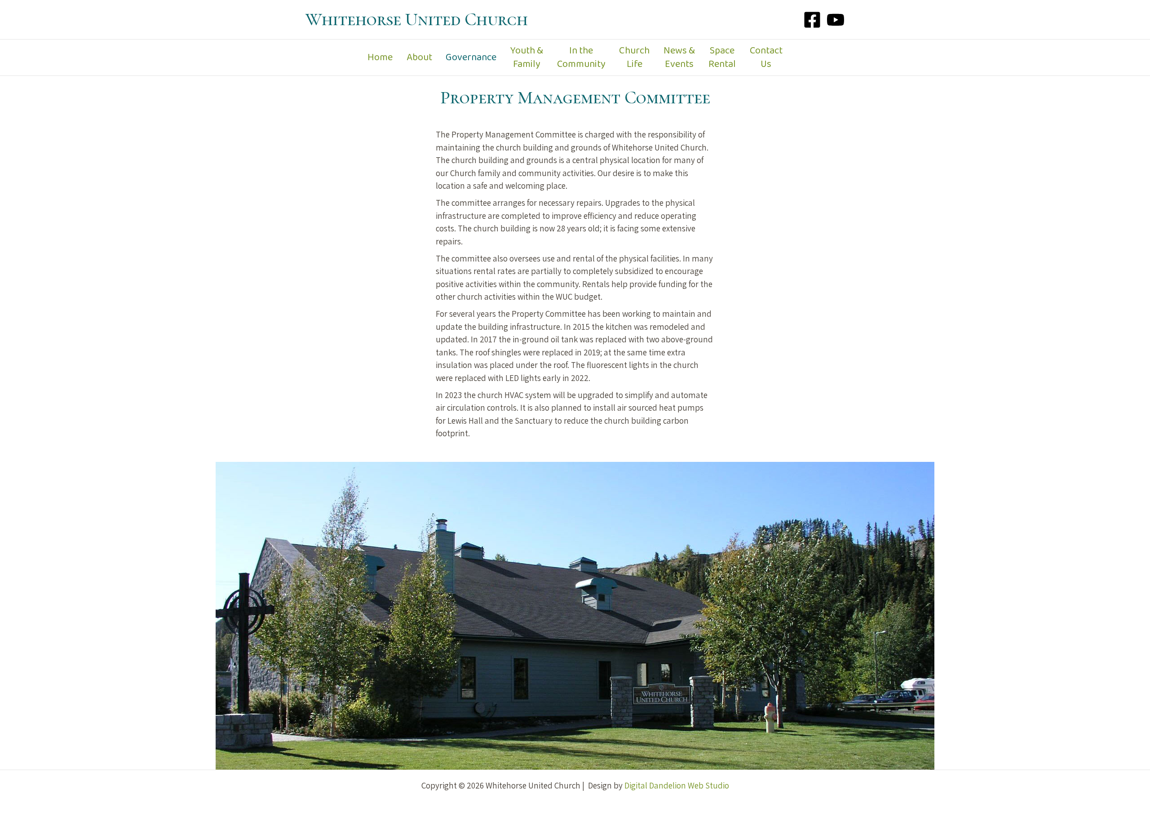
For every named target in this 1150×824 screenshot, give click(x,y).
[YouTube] (836, 20)
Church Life (634, 57)
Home (380, 57)
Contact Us (766, 57)
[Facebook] (812, 20)
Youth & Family (526, 57)
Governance (471, 57)
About (419, 57)
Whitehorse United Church (416, 19)
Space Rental (722, 57)
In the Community (581, 57)
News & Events (679, 57)
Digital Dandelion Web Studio (676, 785)
